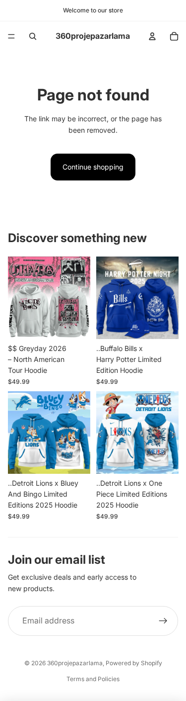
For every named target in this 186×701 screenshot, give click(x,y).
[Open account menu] (152, 36)
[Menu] (11, 36)
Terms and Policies (93, 679)
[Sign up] (163, 621)
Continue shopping (93, 167)
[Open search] (33, 36)
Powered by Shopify (134, 663)
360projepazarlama (75, 663)
